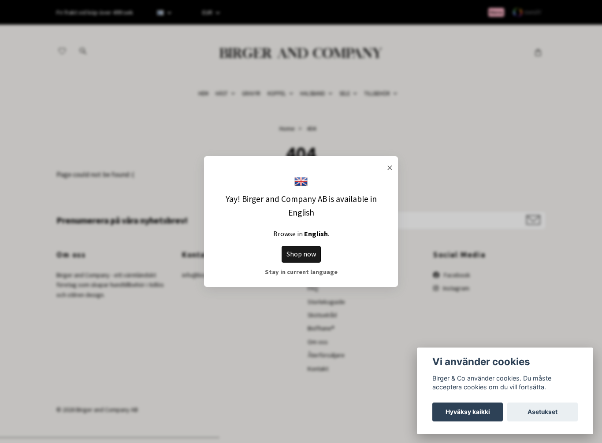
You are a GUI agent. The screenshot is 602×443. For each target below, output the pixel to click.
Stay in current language (301, 272)
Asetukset (542, 411)
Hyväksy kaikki (468, 411)
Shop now (301, 253)
